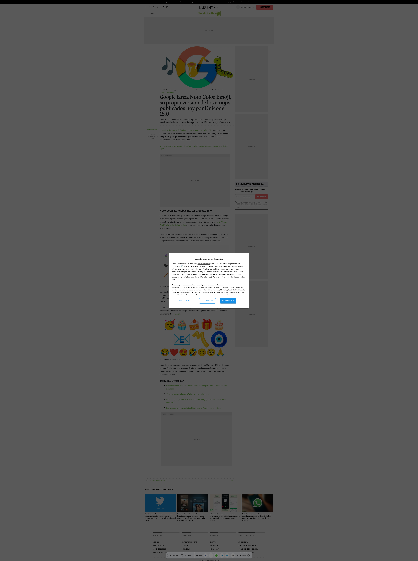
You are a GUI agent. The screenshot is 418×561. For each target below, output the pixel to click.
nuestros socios (204, 264)
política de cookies (227, 277)
